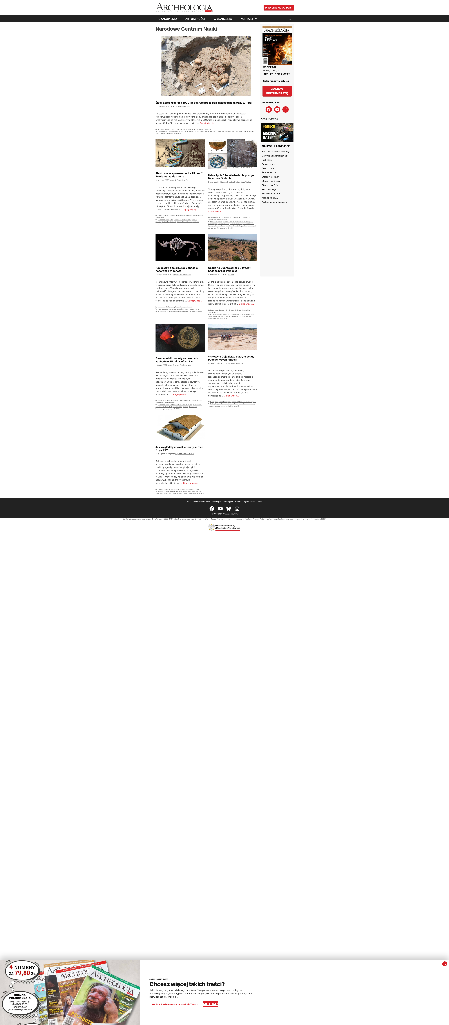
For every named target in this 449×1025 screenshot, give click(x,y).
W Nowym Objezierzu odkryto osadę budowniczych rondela (231, 358)
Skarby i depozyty (271, 193)
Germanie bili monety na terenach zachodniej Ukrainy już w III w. (177, 360)
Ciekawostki (170, 307)
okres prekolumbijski (224, 131)
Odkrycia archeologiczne (183, 129)
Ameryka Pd (162, 129)
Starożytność (246, 217)
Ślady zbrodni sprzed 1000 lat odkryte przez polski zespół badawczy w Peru (204, 102)
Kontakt (238, 501)
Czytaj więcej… (206, 123)
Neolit (212, 402)
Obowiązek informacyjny (222, 501)
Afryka (212, 217)
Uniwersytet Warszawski (180, 493)
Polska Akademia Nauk (184, 222)
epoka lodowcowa (175, 309)
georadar (233, 314)
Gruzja (174, 491)
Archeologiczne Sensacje (274, 202)
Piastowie (173, 222)
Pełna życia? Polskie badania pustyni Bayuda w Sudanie (231, 177)
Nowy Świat (170, 129)
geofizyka (226, 314)
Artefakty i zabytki (164, 400)
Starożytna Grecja (271, 181)
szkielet (162, 133)
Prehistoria (267, 160)
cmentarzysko (162, 131)
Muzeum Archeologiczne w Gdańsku (242, 224)
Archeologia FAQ (270, 198)
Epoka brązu (214, 310)
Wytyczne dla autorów (253, 501)
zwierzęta (199, 311)
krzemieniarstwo (223, 224)
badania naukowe (163, 220)
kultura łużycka (215, 404)
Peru (233, 131)
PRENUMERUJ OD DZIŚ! (278, 7)
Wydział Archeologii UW (172, 409)
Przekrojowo (237, 217)
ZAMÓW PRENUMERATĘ (277, 91)
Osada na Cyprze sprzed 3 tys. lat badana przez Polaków (229, 269)
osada (228, 316)
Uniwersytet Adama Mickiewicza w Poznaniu (180, 311)
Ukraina (185, 407)
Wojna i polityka (170, 402)
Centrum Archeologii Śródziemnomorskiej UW (237, 222)
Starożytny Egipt (270, 185)
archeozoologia (163, 309)
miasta (185, 491)
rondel (210, 406)
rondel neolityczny (219, 406)
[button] (289, 18)
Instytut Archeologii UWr (175, 131)
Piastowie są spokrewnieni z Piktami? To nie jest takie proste (179, 175)
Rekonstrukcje (185, 489)
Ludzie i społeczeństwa (178, 215)
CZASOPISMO (167, 19)
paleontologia (160, 311)
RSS (189, 501)
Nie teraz (210, 1004)
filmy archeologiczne (185, 405)
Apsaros (160, 491)
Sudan (239, 226)
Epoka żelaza (174, 400)
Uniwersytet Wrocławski (173, 133)
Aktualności (161, 307)
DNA (171, 220)
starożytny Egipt (231, 226)
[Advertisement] (277, 241)
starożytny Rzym (165, 493)
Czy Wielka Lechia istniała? (275, 156)
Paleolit (189, 307)
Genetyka (166, 215)
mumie (197, 131)
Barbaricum (174, 405)
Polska (234, 402)
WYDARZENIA (223, 19)
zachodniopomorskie (232, 406)
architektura (168, 491)
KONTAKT (247, 19)
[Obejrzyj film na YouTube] (277, 132)
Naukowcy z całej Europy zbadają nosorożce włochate (177, 269)
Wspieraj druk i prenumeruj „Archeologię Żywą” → (175, 1004)
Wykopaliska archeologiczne (201, 129)
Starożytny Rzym (270, 177)
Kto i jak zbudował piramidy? (276, 151)
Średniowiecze (160, 217)
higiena (179, 491)
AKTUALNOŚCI (195, 19)
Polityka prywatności (201, 501)
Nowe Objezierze (244, 404)
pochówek (239, 131)
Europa (160, 215)
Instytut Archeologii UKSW (244, 314)
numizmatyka (177, 407)
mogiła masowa (189, 131)
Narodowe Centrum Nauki (208, 131)
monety (198, 405)
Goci (194, 405)
